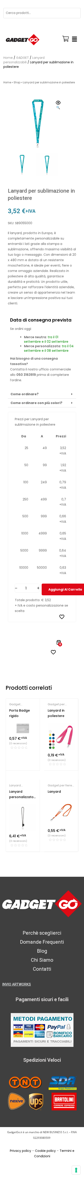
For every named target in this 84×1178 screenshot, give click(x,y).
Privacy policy (20, 1150)
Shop (17, 82)
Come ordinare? (25, 394)
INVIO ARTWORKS (16, 984)
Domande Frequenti (42, 942)
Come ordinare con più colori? (36, 403)
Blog (42, 951)
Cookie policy (45, 1150)
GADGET (22, 57)
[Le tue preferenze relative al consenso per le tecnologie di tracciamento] (76, 1170)
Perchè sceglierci (42, 933)
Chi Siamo (42, 960)
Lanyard (54, 791)
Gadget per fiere (60, 785)
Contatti (42, 969)
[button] (74, 40)
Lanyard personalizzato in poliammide (21, 797)
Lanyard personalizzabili (24, 59)
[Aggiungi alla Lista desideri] (62, 617)
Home (8, 57)
